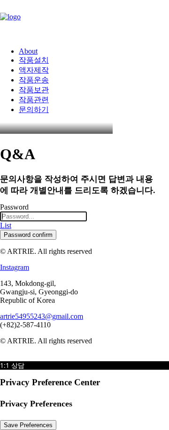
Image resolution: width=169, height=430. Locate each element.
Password (14, 207)
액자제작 (34, 70)
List (5, 225)
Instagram (14, 267)
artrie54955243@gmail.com (41, 316)
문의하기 (34, 109)
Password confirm (28, 234)
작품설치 (34, 60)
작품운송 (34, 80)
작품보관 (34, 90)
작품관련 (34, 100)
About (28, 51)
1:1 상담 (12, 365)
